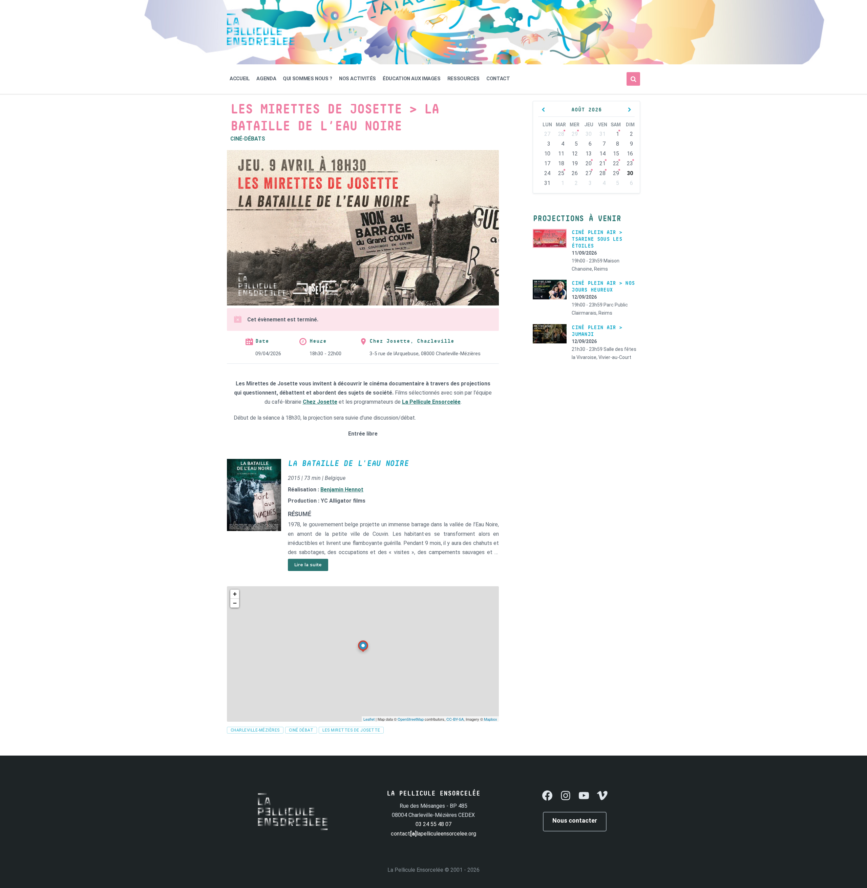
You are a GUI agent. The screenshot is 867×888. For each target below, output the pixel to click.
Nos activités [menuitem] (357, 79)
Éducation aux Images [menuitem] (412, 79)
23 (630, 163)
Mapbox (490, 719)
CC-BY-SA (455, 719)
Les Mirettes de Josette (351, 730)
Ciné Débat (301, 730)
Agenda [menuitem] (266, 79)
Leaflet (369, 719)
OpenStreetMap (411, 719)
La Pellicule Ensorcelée (431, 402)
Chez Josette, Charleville (411, 341)
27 (589, 173)
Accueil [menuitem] (240, 79)
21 (602, 163)
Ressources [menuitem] (463, 79)
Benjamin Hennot (341, 489)
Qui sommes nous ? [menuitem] (307, 79)
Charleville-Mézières (255, 730)
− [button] (235, 603)
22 (616, 163)
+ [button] (235, 593)
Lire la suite (308, 564)
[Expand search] (633, 79)
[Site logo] (261, 47)
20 (589, 163)
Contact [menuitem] (498, 79)
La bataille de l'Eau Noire (348, 464)
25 (561, 173)
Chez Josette (320, 402)
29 (575, 134)
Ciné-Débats (247, 138)
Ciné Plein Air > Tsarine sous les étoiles (597, 239)
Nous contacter (574, 820)
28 (561, 134)
